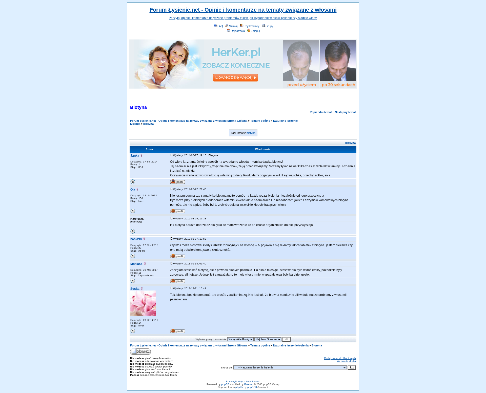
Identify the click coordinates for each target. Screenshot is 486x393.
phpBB (225, 384)
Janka (134, 155)
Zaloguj (255, 30)
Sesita (134, 289)
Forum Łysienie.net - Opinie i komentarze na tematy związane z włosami (243, 10)
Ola (132, 189)
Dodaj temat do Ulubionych (340, 358)
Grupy (269, 26)
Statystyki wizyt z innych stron (243, 381)
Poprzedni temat (321, 112)
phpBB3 (252, 387)
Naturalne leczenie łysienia (291, 345)
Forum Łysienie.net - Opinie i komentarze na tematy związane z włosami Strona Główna (188, 120)
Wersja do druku (346, 361)
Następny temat (345, 112)
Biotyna (148, 123)
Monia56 (136, 264)
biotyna (251, 132)
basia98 (136, 239)
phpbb (239, 387)
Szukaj (233, 26)
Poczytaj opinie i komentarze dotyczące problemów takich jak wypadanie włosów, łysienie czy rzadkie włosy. (243, 18)
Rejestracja (238, 30)
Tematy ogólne (260, 120)
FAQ (220, 26)
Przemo (248, 384)
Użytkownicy (251, 26)
